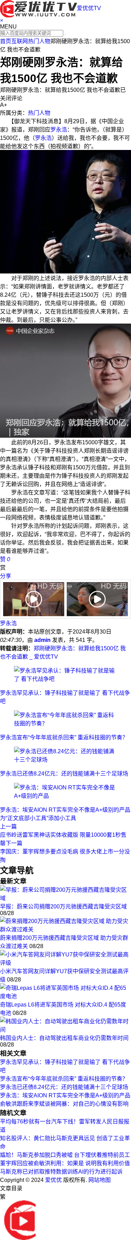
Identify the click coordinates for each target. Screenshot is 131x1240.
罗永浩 (58, 130)
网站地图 (99, 1180)
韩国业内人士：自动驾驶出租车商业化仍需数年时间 (64, 1038)
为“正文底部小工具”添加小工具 (38, 818)
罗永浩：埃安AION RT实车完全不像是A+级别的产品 (65, 810)
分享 (5, 576)
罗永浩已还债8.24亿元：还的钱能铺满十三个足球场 (64, 774)
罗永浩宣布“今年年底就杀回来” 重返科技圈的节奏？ (64, 737)
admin (42, 640)
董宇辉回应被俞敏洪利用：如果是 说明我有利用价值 (65, 1163)
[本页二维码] (20, 1220)
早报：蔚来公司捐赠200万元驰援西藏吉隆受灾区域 (63, 906)
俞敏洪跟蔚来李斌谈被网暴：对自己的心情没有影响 (64, 1104)
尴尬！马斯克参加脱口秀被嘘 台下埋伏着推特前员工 (65, 1155)
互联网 (19, 41)
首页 (5, 41)
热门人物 (39, 41)
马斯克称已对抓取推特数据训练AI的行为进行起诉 (61, 1172)
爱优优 (53, 1180)
